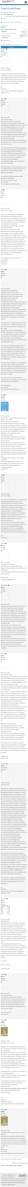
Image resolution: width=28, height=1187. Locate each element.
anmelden (23, 4)
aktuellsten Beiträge (21, 16)
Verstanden (22, 1175)
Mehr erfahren (11, 1184)
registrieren (16, 4)
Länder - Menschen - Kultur (10, 29)
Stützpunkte (4, 31)
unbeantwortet (6, 22)
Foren (4, 19)
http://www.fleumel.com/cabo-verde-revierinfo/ (14, 1088)
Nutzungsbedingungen (7, 14)
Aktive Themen (17, 22)
